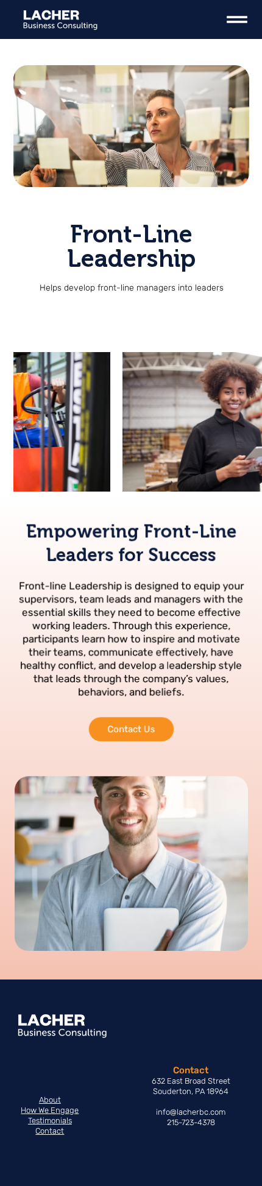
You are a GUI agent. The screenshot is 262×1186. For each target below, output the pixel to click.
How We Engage (50, 1110)
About (50, 1099)
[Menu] (237, 19)
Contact (49, 1130)
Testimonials (50, 1120)
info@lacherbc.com (190, 1112)
